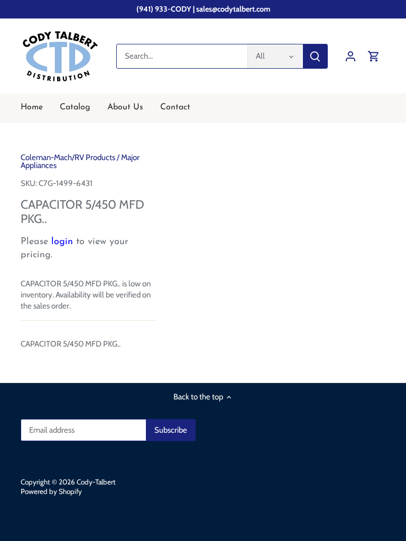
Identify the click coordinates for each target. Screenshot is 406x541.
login (62, 242)
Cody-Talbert (96, 482)
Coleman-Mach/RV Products (68, 157)
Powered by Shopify (51, 491)
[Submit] (315, 56)
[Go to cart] (373, 56)
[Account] (350, 56)
